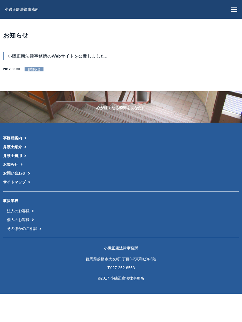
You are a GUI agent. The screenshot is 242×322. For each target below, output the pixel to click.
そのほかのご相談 (22, 228)
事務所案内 (12, 138)
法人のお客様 (18, 211)
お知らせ (10, 164)
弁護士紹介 (12, 147)
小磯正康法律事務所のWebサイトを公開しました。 (58, 55)
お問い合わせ (14, 173)
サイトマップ (14, 182)
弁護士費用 (12, 155)
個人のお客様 (18, 220)
